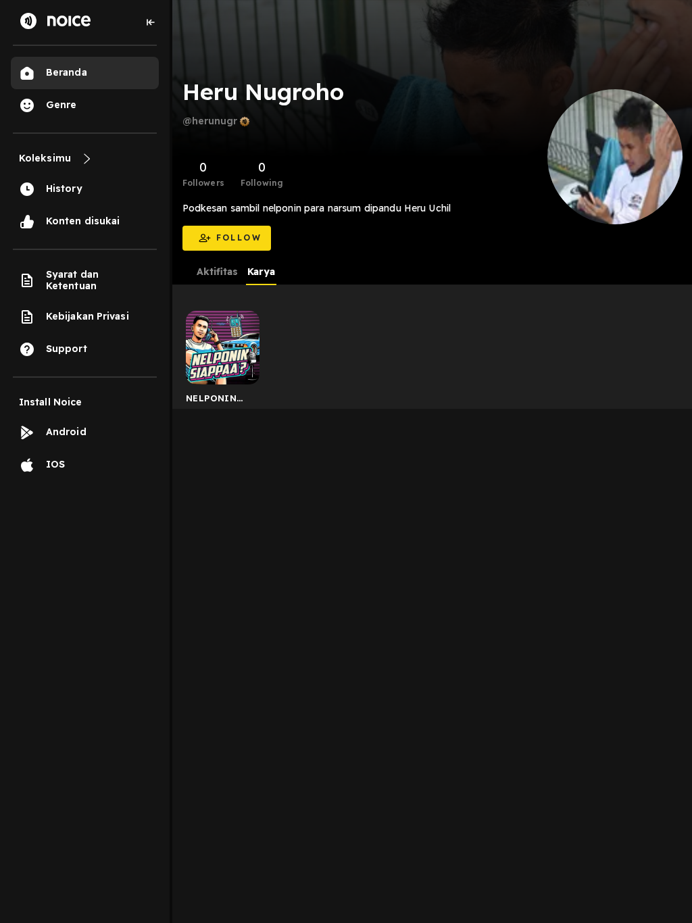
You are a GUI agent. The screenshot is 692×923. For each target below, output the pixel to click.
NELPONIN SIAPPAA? (211, 401)
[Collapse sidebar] (151, 22)
